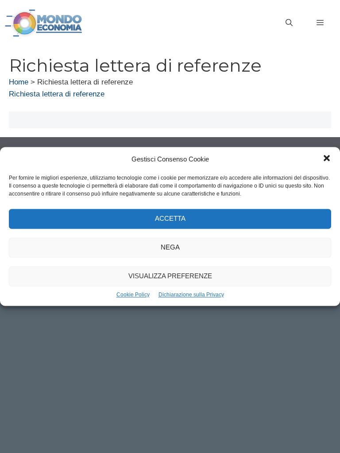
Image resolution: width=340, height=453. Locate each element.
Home (18, 82)
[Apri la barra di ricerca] (289, 23)
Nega (170, 247)
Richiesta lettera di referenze (56, 94)
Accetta (170, 219)
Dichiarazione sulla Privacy (191, 295)
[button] (326, 159)
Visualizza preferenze (170, 276)
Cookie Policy (133, 295)
